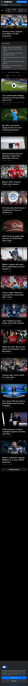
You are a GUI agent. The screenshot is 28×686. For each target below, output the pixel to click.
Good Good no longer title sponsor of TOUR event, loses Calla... (13, 238)
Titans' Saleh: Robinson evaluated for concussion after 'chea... (13, 294)
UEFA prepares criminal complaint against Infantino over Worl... (14, 431)
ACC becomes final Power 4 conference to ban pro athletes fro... (14, 210)
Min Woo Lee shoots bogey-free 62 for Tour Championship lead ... (12, 127)
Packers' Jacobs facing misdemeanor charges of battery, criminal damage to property (12, 49)
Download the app (21, 1)
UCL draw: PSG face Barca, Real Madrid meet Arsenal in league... (14, 403)
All (8, 75)
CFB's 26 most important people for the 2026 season (14, 58)
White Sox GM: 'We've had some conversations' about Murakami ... (14, 349)
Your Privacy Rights (14, 684)
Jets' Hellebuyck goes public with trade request (13, 322)
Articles (13, 75)
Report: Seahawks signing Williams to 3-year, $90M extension (13, 460)
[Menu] (1, 2)
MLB (20, 5)
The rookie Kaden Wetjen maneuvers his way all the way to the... (13, 97)
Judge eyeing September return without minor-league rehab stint (12, 54)
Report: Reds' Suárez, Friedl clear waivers (11, 183)
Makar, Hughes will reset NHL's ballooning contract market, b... (13, 266)
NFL (10, 5)
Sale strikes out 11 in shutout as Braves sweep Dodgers (12, 66)
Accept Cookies (14, 677)
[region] (14, 673)
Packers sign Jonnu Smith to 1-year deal (13, 376)
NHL (16, 5)
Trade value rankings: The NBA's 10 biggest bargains (13, 62)
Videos (19, 75)
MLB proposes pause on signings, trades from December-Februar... (12, 156)
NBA (13, 5)
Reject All (14, 681)
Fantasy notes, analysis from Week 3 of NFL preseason (12, 33)
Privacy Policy (21, 674)
